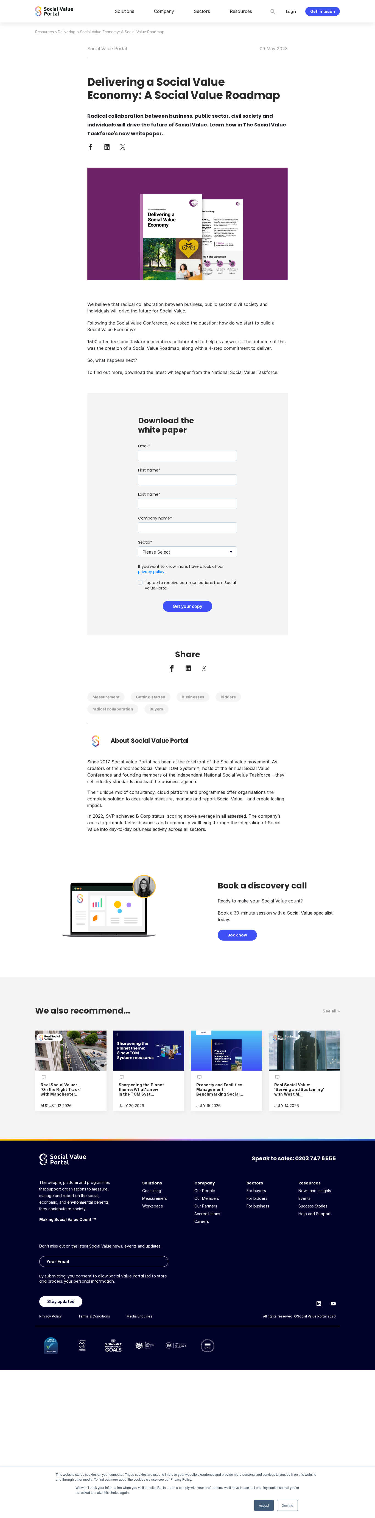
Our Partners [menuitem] (205, 1206)
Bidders (228, 697)
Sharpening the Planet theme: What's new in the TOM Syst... (141, 1089)
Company (204, 1183)
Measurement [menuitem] (154, 1198)
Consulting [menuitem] (151, 1190)
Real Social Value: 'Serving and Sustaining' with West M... (299, 1089)
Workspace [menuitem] (152, 1206)
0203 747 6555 (315, 1158)
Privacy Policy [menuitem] (50, 1316)
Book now (237, 935)
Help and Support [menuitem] (314, 1213)
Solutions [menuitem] (124, 11)
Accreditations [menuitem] (207, 1213)
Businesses (193, 697)
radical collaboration (113, 709)
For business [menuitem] (258, 1206)
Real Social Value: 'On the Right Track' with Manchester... (61, 1089)
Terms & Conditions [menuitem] (94, 1316)
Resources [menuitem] (241, 11)
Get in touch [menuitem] (322, 11)
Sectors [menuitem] (202, 11)
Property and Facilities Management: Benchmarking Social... (219, 1089)
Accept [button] (264, 1505)
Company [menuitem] (164, 11)
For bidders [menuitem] (257, 1198)
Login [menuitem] (291, 11)
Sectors (255, 1183)
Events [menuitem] (304, 1198)
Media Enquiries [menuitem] (139, 1316)
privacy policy (151, 571)
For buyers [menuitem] (256, 1190)
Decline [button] (287, 1505)
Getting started (150, 697)
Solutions (152, 1183)
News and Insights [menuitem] (314, 1190)
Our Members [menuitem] (206, 1198)
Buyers (156, 709)
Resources (44, 31)
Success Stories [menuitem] (313, 1206)
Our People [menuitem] (204, 1190)
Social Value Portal (107, 48)
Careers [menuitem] (201, 1221)
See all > (331, 1011)
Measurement (106, 697)
